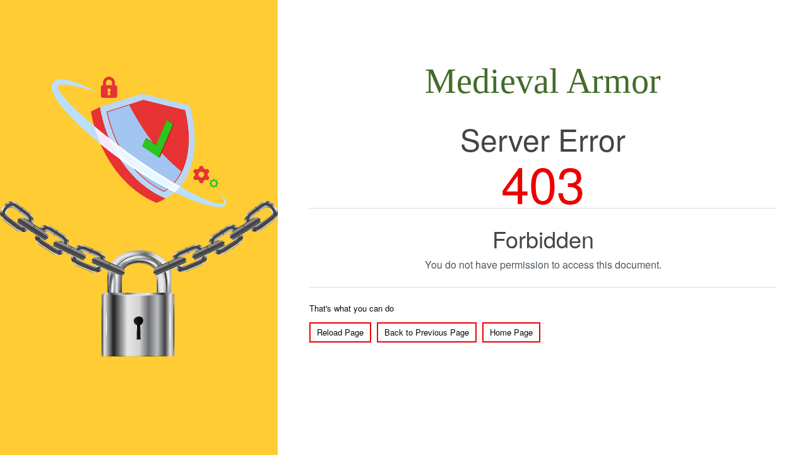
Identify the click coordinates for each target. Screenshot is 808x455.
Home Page (511, 332)
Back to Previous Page (426, 332)
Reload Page (340, 332)
